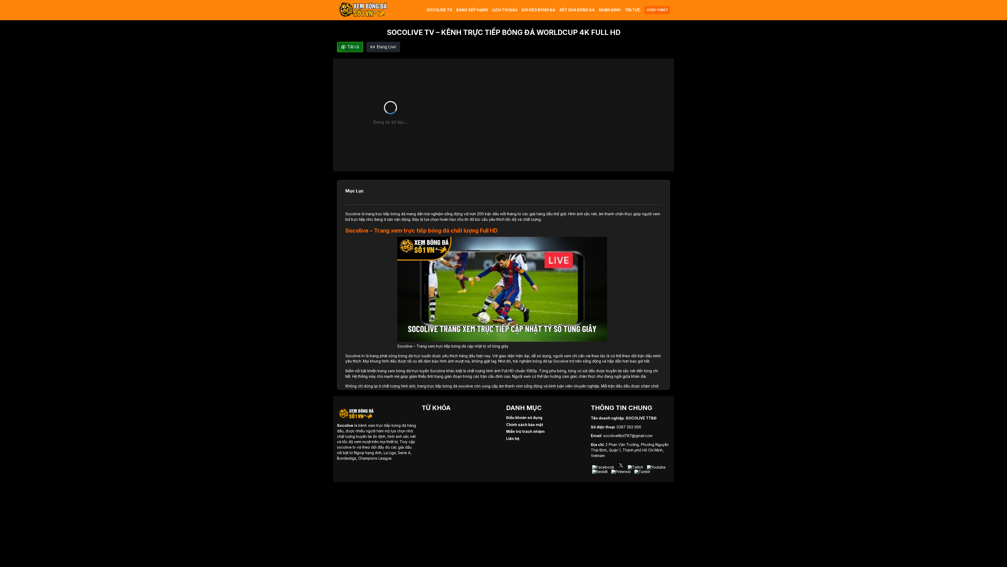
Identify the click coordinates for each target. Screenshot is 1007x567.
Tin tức (632, 10)
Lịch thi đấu (504, 10)
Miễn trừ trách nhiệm (525, 431)
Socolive (353, 214)
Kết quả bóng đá (577, 10)
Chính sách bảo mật (524, 424)
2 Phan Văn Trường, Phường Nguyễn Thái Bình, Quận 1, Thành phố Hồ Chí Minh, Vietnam (630, 450)
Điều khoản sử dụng (524, 417)
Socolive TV (439, 10)
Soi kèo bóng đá (538, 10)
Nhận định (610, 10)
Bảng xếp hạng (472, 10)
